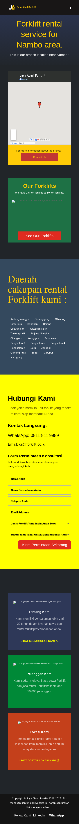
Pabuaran (50, 338)
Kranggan (33, 338)
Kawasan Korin (38, 328)
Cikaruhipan (17, 328)
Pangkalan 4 (58, 343)
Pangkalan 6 (17, 343)
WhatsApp (56, 815)
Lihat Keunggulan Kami (38, 640)
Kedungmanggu (19, 319)
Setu (33, 347)
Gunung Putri (18, 352)
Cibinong (60, 319)
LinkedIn (39, 815)
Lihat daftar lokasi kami (37, 760)
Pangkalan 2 (17, 347)
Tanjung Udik (18, 333)
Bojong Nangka (40, 333)
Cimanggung (42, 319)
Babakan (32, 323)
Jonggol (46, 347)
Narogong (16, 357)
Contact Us (39, 157)
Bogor (34, 352)
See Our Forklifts (39, 236)
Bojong (47, 323)
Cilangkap (16, 338)
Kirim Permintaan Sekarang (44, 545)
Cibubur (48, 352)
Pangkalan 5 (37, 343)
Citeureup (16, 323)
